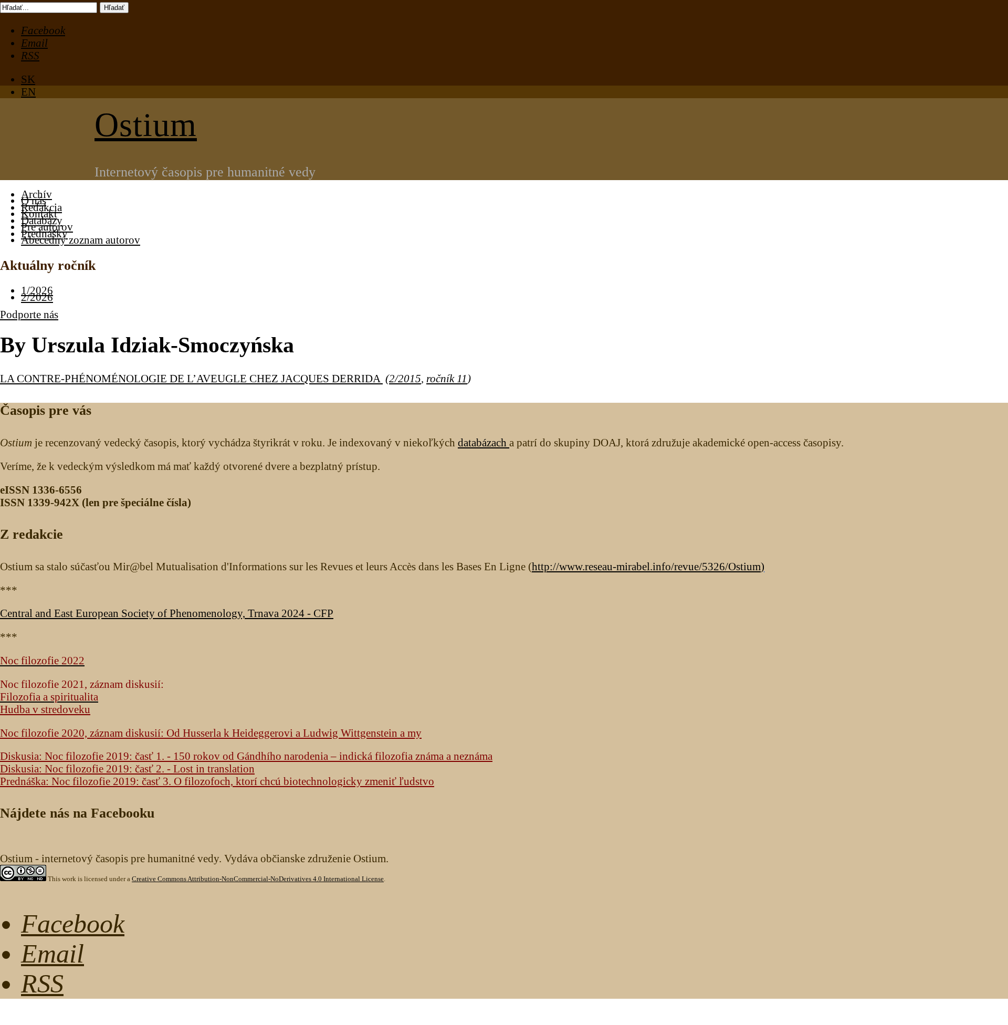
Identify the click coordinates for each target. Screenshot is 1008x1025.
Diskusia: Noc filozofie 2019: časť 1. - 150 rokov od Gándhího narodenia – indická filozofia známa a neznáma (246, 756)
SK (28, 79)
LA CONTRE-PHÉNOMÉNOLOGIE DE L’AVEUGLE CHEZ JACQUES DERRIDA (191, 378)
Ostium (145, 124)
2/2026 (37, 297)
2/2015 (405, 378)
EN (28, 92)
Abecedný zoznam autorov (80, 240)
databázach (483, 442)
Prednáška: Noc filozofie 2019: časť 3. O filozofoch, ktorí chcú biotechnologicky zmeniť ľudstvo (217, 781)
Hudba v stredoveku (45, 709)
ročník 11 (446, 378)
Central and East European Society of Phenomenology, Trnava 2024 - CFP (166, 613)
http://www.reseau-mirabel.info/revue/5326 (646, 566)
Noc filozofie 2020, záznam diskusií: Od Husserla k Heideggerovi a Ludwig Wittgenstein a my (211, 733)
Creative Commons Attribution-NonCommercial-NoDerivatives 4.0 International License (258, 879)
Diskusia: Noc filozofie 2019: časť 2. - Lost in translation (127, 768)
